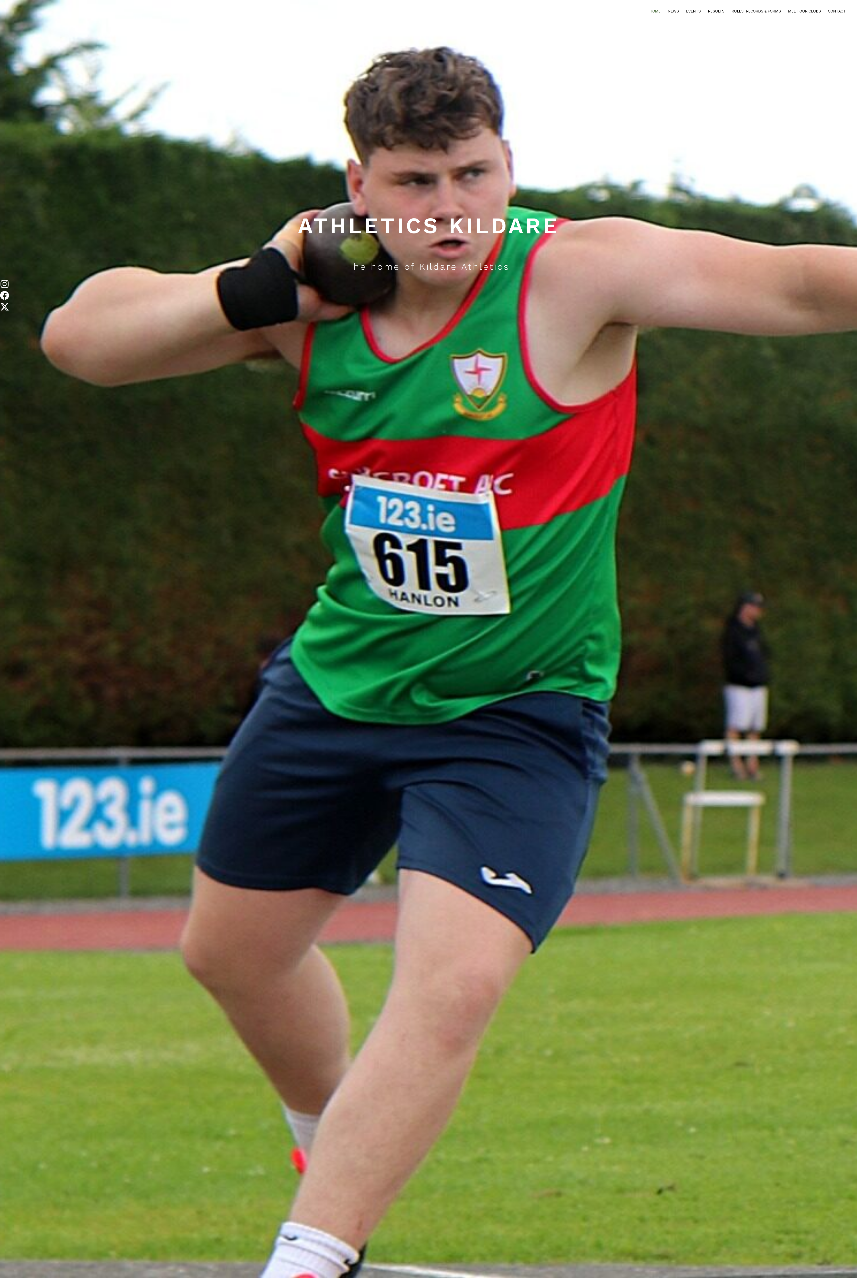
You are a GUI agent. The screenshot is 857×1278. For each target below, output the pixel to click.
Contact (837, 11)
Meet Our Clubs (804, 11)
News (673, 11)
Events (693, 11)
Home (655, 11)
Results (716, 11)
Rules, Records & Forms (756, 11)
